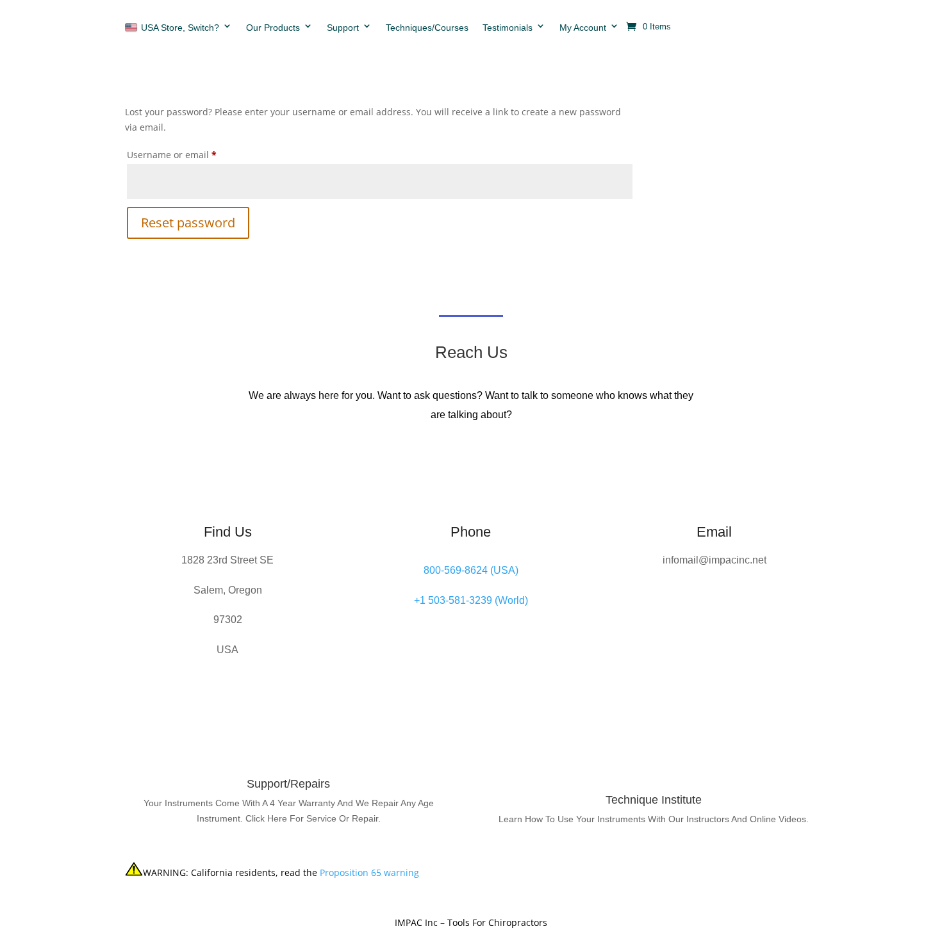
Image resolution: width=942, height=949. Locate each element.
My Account (582, 27)
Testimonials (508, 27)
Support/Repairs (288, 783)
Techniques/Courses (427, 27)
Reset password (188, 222)
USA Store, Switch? (180, 27)
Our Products (273, 27)
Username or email (191, 154)
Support (343, 27)
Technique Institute (654, 799)
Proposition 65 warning (369, 872)
